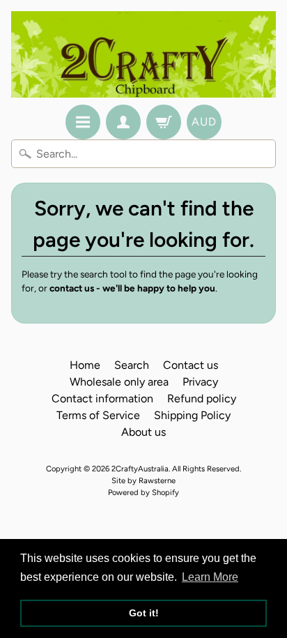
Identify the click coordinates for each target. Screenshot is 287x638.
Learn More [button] (210, 577)
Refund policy (201, 398)
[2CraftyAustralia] (143, 54)
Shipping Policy (192, 415)
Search (131, 365)
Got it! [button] (144, 612)
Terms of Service (98, 415)
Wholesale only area (119, 381)
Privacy (200, 381)
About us (143, 432)
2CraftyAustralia (140, 468)
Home (85, 365)
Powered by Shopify (143, 492)
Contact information (102, 398)
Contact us (190, 365)
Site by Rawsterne (143, 480)
